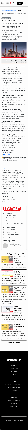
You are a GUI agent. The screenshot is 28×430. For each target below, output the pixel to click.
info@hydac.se (10, 227)
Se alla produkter (14, 377)
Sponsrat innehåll (14, 393)
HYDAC (3, 168)
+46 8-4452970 (10, 230)
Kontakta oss (14, 403)
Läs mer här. (6, 154)
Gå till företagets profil (12, 234)
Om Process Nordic (14, 409)
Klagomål (14, 390)
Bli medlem (14, 371)
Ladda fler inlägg (14, 342)
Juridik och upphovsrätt (14, 387)
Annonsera (14, 374)
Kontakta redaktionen (14, 400)
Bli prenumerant (14, 368)
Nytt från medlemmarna (8, 10)
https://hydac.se (10, 237)
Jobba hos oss (14, 406)
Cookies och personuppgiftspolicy (14, 384)
